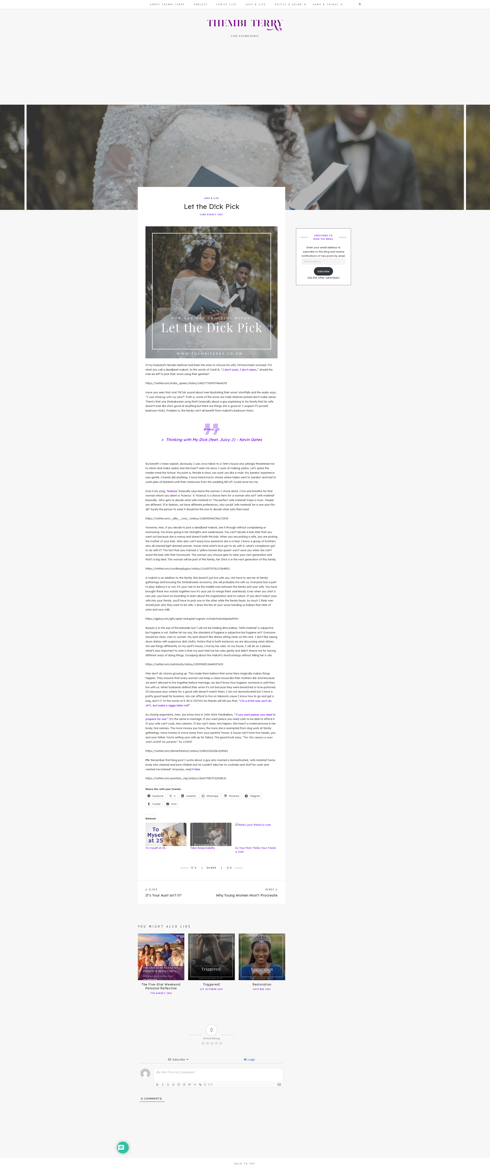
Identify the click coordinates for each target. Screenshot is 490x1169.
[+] (210, 1084)
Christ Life (226, 4)
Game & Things (325, 4)
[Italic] (162, 1084)
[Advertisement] (245, 76)
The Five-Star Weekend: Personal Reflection (161, 986)
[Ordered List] (178, 1084)
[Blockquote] (189, 1084)
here (197, 769)
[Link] (200, 1084)
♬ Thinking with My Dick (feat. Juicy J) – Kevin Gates (211, 439)
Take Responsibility (202, 848)
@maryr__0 (212, 429)
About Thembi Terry (167, 4)
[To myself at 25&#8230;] (165, 834)
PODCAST (201, 4)
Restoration (261, 984)
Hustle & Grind (288, 4)
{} (205, 1084)
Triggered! (211, 984)
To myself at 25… (156, 848)
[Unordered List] (184, 1084)
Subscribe (323, 271)
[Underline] (168, 1084)
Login (251, 1059)
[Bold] (157, 1084)
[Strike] (173, 1084)
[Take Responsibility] (210, 834)
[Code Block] (195, 1084)
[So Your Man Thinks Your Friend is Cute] (255, 834)
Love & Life (256, 4)
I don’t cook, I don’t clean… (239, 369)
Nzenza (172, 491)
